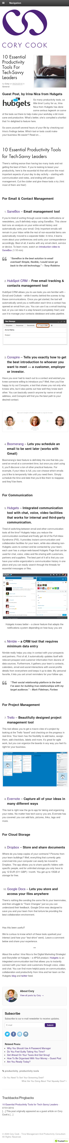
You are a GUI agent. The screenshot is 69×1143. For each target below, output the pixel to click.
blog (14, 975)
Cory (7, 83)
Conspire (13, 357)
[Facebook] (13, 1034)
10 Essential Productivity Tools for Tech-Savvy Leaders (30, 1104)
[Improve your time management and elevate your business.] (34, 29)
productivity (11, 1070)
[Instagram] (26, 1034)
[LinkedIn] (20, 1034)
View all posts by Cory (32, 995)
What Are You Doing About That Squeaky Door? (44, 1081)
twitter (24, 975)
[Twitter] (7, 1034)
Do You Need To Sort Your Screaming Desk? (23, 1077)
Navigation (15, 2)
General (5, 86)
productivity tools (29, 1070)
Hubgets (54, 957)
